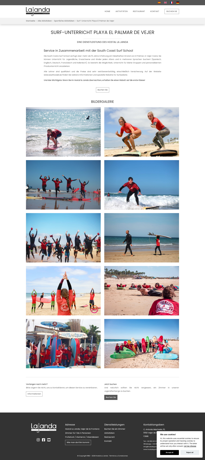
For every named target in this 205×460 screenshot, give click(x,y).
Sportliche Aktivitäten (64, 20)
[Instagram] (38, 440)
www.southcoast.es (53, 74)
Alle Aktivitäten (45, 20)
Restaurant (139, 11)
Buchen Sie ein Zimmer (114, 429)
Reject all (189, 452)
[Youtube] (49, 440)
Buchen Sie (103, 89)
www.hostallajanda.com (152, 449)
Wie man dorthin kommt (78, 442)
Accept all (169, 452)
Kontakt (154, 11)
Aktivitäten (122, 11)
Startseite (30, 20)
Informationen (34, 393)
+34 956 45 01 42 (152, 441)
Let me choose (190, 446)
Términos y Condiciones (118, 456)
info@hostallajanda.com (152, 447)
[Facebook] (44, 440)
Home (107, 11)
